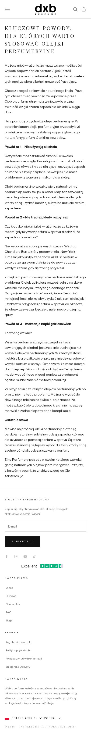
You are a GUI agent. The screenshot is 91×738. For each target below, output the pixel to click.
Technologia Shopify (58, 726)
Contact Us (13, 604)
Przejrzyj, (77, 465)
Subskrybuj (22, 541)
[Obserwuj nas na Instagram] (16, 556)
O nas (9, 587)
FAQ (8, 612)
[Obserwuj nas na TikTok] (34, 556)
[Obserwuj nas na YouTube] (25, 556)
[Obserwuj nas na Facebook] (6, 556)
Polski (50, 718)
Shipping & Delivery (18, 666)
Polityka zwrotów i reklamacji (24, 658)
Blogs (9, 620)
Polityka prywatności (19, 650)
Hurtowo (11, 596)
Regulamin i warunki (19, 642)
